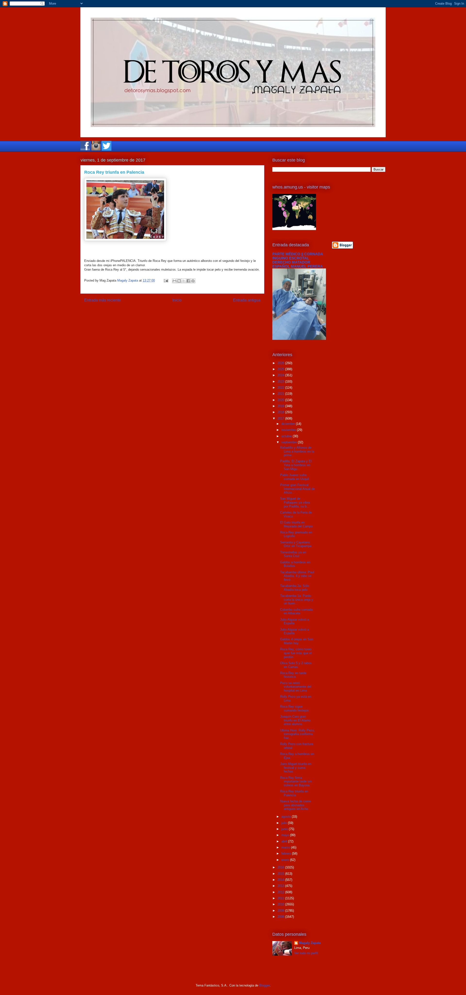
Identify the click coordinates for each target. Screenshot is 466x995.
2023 (281, 381)
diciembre (288, 424)
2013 (281, 886)
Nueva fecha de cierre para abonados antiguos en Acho (295, 805)
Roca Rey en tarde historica (293, 675)
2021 (281, 393)
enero (285, 860)
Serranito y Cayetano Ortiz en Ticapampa (295, 544)
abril (284, 841)
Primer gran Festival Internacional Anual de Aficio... (297, 488)
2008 (281, 916)
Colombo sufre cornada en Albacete (296, 611)
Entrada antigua (246, 300)
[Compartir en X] (183, 280)
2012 (281, 892)
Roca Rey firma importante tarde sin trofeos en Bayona (296, 781)
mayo (285, 835)
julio (284, 823)
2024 (281, 375)
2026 (281, 363)
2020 (281, 400)
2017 (281, 418)
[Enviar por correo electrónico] (174, 280)
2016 (281, 867)
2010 (281, 904)
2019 (281, 406)
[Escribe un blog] (179, 280)
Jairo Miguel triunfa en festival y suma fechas (295, 767)
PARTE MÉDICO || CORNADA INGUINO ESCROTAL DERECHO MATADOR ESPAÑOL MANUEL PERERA (297, 260)
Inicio (177, 300)
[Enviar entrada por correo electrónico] (165, 280)
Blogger (264, 985)
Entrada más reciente (102, 300)
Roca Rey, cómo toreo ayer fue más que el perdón (296, 653)
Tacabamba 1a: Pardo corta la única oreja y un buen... (296, 599)
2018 (281, 412)
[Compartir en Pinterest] (193, 280)
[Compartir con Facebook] (188, 280)
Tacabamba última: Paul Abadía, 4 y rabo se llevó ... (297, 576)
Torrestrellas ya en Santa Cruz (293, 554)
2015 (281, 873)
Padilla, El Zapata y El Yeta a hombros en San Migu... (296, 465)
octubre (287, 436)
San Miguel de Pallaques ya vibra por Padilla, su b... (295, 502)
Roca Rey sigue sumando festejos (294, 708)
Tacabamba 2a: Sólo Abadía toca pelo (294, 588)
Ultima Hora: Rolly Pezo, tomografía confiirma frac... (297, 734)
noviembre (289, 430)
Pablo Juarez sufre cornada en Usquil (294, 477)
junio (285, 829)
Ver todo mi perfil (306, 953)
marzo (286, 847)
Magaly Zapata (310, 943)
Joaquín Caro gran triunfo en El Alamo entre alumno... (295, 720)
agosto (286, 816)
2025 (281, 369)
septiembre (289, 442)
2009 (281, 910)
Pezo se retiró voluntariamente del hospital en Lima (295, 686)
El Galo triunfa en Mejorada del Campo (296, 524)
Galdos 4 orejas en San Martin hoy (296, 641)
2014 (281, 880)
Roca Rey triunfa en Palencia (294, 793)
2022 (281, 387)
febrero (286, 853)
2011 (281, 898)
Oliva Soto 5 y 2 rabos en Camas (296, 665)
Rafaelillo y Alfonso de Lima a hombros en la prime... (297, 451)
